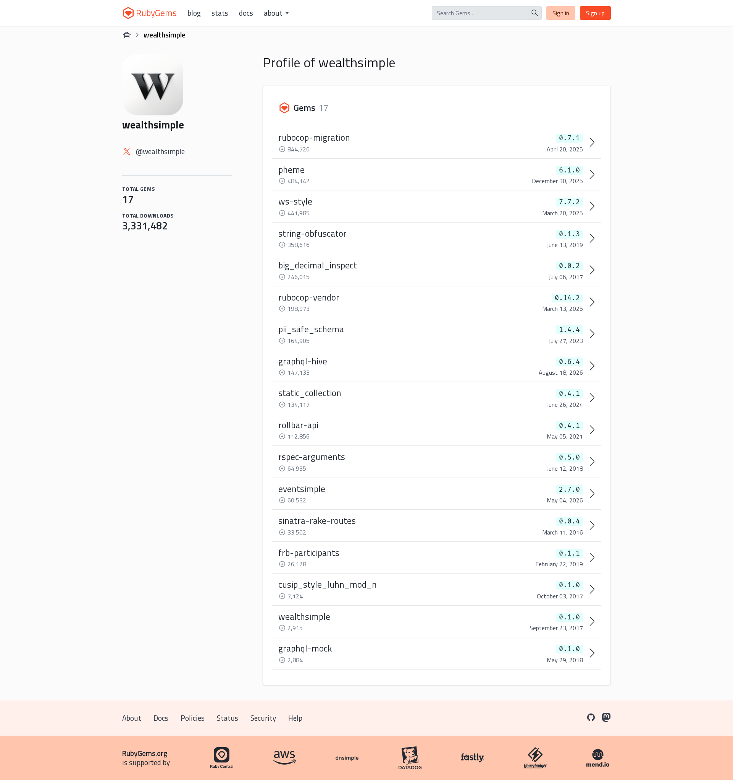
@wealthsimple (160, 151)
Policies (193, 717)
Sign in (560, 13)
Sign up (595, 13)
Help (295, 717)
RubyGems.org (145, 753)
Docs (246, 13)
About (131, 717)
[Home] (127, 35)
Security (263, 717)
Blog (194, 13)
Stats (220, 13)
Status (227, 717)
